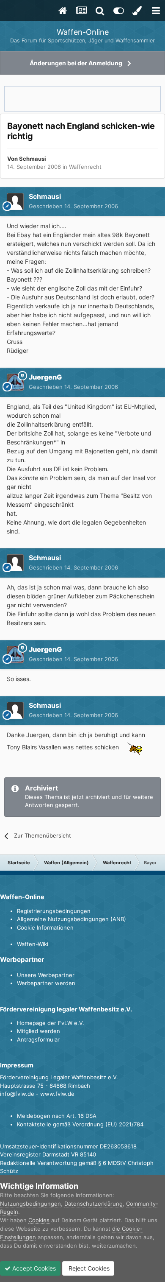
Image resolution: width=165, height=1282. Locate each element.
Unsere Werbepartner (45, 975)
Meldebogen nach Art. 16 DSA (56, 1115)
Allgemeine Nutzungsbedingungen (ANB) (71, 919)
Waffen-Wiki (32, 944)
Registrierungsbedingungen (54, 911)
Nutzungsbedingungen (30, 1203)
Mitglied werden (38, 1031)
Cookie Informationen (45, 927)
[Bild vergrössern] (133, 747)
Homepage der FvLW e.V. (50, 1022)
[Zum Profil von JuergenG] (15, 382)
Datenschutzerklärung (93, 1203)
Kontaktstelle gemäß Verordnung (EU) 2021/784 (80, 1124)
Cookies (39, 1220)
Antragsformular (38, 1039)
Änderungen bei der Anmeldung (76, 63)
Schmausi (32, 158)
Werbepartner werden (46, 983)
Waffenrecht (85, 166)
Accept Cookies (33, 1268)
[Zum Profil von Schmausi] (15, 201)
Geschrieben (73, 206)
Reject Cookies (88, 1268)
